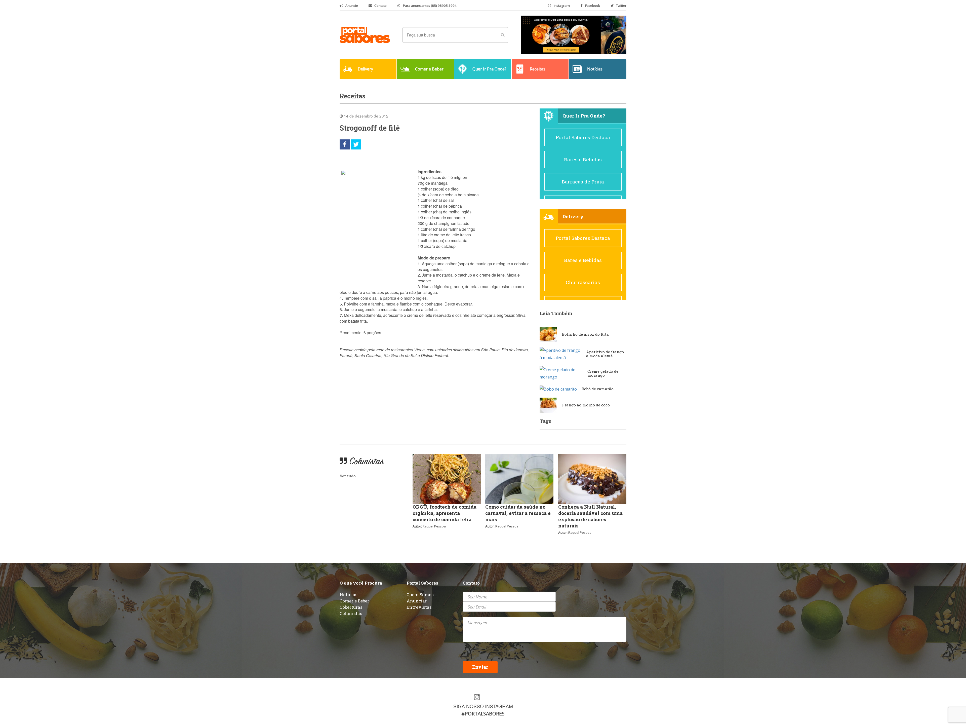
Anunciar (417, 601)
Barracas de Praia (583, 181)
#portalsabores (483, 713)
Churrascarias (583, 282)
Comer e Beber (354, 601)
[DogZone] (573, 34)
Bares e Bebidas (583, 159)
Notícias (348, 594)
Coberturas (351, 607)
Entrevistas (419, 607)
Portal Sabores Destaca (583, 137)
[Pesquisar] (502, 35)
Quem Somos (420, 594)
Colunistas (351, 613)
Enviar (480, 667)
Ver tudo (348, 475)
